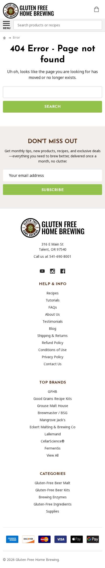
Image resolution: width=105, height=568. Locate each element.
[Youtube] (42, 271)
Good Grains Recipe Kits (52, 398)
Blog (52, 328)
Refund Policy (52, 342)
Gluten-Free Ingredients (53, 504)
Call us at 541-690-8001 (52, 256)
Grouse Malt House (52, 405)
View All (53, 455)
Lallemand (52, 434)
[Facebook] (62, 271)
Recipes (52, 293)
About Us (52, 314)
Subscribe (53, 190)
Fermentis (52, 448)
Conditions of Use (52, 349)
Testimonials (52, 321)
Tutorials (53, 300)
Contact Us (53, 364)
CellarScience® (52, 441)
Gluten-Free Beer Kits (52, 490)
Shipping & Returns (52, 335)
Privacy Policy (52, 356)
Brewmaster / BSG (52, 412)
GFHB (52, 391)
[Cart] (97, 9)
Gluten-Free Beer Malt (52, 483)
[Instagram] (52, 271)
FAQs (52, 307)
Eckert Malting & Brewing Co (52, 427)
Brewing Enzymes (53, 497)
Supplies (52, 511)
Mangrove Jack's (52, 420)
